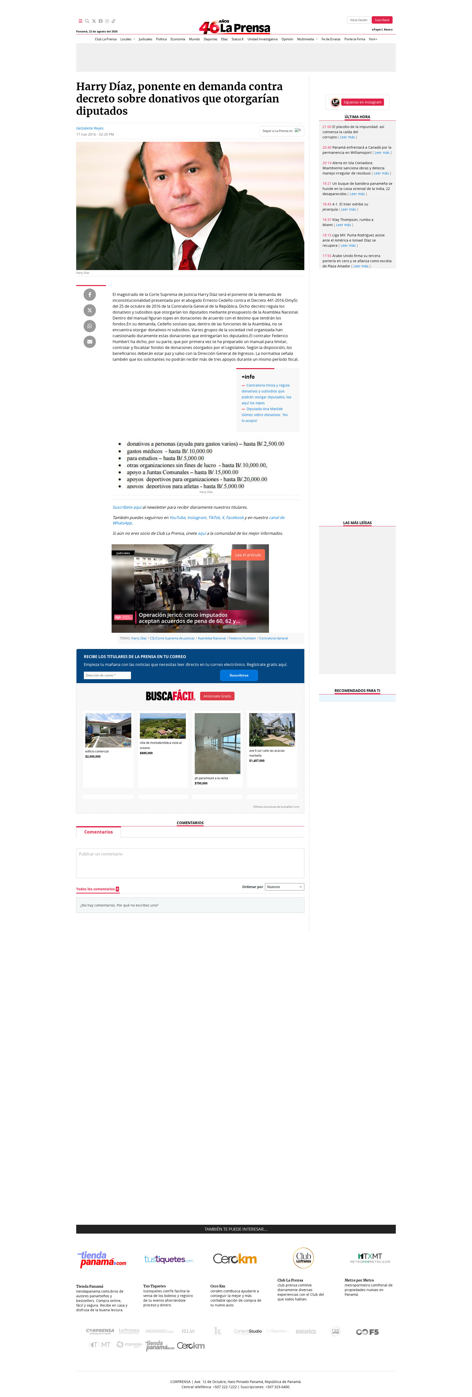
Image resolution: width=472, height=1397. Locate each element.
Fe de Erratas (331, 39)
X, (223, 517)
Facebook (235, 517)
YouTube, (177, 517)
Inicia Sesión (358, 20)
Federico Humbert (242, 638)
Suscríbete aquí (127, 507)
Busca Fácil (307, 1332)
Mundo (194, 39)
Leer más (347, 137)
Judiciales (145, 39)
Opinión (287, 39)
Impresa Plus (130, 1346)
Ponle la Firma (354, 39)
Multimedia (305, 39)
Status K (238, 39)
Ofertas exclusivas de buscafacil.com (276, 806)
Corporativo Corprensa (102, 1332)
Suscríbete (382, 20)
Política (161, 39)
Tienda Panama (161, 1346)
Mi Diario (160, 1332)
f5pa (368, 1332)
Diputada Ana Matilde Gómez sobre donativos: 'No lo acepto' (265, 414)
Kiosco (388, 29)
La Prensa (130, 1332)
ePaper (377, 29)
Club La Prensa (106, 39)
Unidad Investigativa (263, 39)
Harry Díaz (139, 638)
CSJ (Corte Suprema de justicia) (172, 638)
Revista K (219, 1332)
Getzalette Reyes (89, 128)
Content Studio (248, 1332)
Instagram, (197, 517)
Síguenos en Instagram (363, 102)
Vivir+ (373, 39)
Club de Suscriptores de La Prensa (336, 1332)
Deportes (210, 39)
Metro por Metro (101, 1346)
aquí (202, 533)
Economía (178, 39)
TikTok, (214, 517)
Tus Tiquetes (278, 1332)
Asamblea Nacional (212, 638)
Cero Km (191, 1346)
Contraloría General (273, 638)
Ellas (224, 39)
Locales (125, 39)
